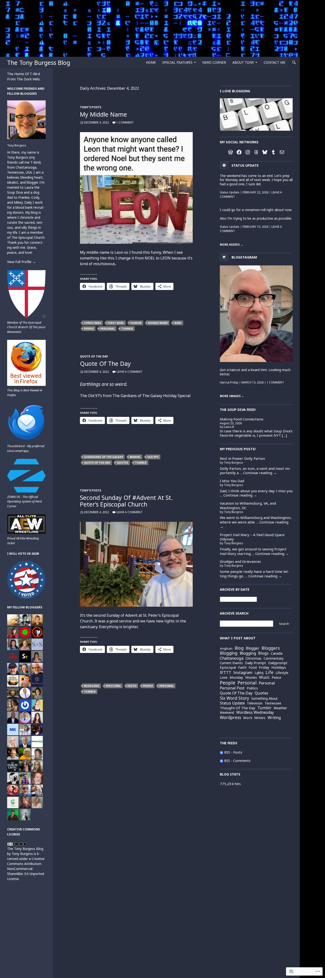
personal (107, 328)
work (247, 717)
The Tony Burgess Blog (38, 62)
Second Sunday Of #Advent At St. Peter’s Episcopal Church (126, 500)
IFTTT (225, 672)
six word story (234, 698)
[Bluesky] (265, 152)
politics (252, 688)
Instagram (242, 672)
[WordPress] (230, 152)
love (223, 677)
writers (260, 718)
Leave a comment (129, 372)
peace (276, 677)
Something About (264, 699)
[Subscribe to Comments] (221, 760)
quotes (122, 462)
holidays (278, 667)
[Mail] (282, 152)
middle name (158, 323)
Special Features (177, 62)
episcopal (113, 686)
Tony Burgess (16, 145)
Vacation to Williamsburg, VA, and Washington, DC (248, 505)
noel (178, 323)
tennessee (273, 703)
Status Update (229, 192)
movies (251, 677)
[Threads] (256, 152)
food (253, 667)
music (264, 677)
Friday (264, 667)
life (269, 672)
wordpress (230, 717)
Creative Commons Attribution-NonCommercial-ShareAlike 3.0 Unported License (25, 868)
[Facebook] (239, 152)
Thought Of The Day (237, 708)
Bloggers (270, 648)
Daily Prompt (255, 663)
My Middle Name (103, 114)
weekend (227, 712)
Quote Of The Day (94, 356)
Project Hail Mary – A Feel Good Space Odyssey (252, 537)
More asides (231, 245)
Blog (239, 648)
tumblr (127, 328)
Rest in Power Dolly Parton (242, 458)
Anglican (226, 649)
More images (232, 396)
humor (136, 323)
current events (231, 663)
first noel (116, 323)
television (254, 703)
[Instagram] (248, 152)
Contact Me (274, 62)
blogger (252, 648)
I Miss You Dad (232, 480)
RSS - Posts (233, 752)
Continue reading (260, 472)
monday (236, 677)
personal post (232, 688)
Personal (267, 682)
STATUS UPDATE (245, 165)
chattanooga (231, 658)
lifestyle (282, 673)
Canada (276, 653)
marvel (135, 457)
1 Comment (125, 122)
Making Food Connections (241, 419)
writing (274, 717)
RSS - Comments (237, 760)
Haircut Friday (229, 382)
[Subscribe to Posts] (221, 752)
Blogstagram (244, 257)
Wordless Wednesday (255, 712)
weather (280, 708)
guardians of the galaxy (103, 457)
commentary (274, 659)
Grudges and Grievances (240, 561)
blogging (228, 653)
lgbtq (259, 673)
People (89, 328)
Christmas (92, 323)
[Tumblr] (273, 152)
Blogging (91, 686)
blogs (263, 653)
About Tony (243, 62)
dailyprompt (277, 663)
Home (151, 62)
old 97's (153, 457)
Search (284, 623)
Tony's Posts (90, 107)
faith (132, 686)
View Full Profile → (21, 261)
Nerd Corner (214, 62)
